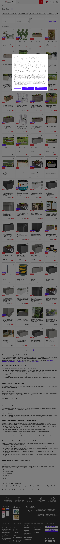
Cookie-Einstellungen (17, 88)
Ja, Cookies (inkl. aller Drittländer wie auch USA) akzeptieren (40, 88)
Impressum (25, 84)
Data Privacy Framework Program (30, 66)
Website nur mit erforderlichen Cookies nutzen (28, 88)
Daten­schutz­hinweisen (30, 81)
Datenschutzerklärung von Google (20, 64)
